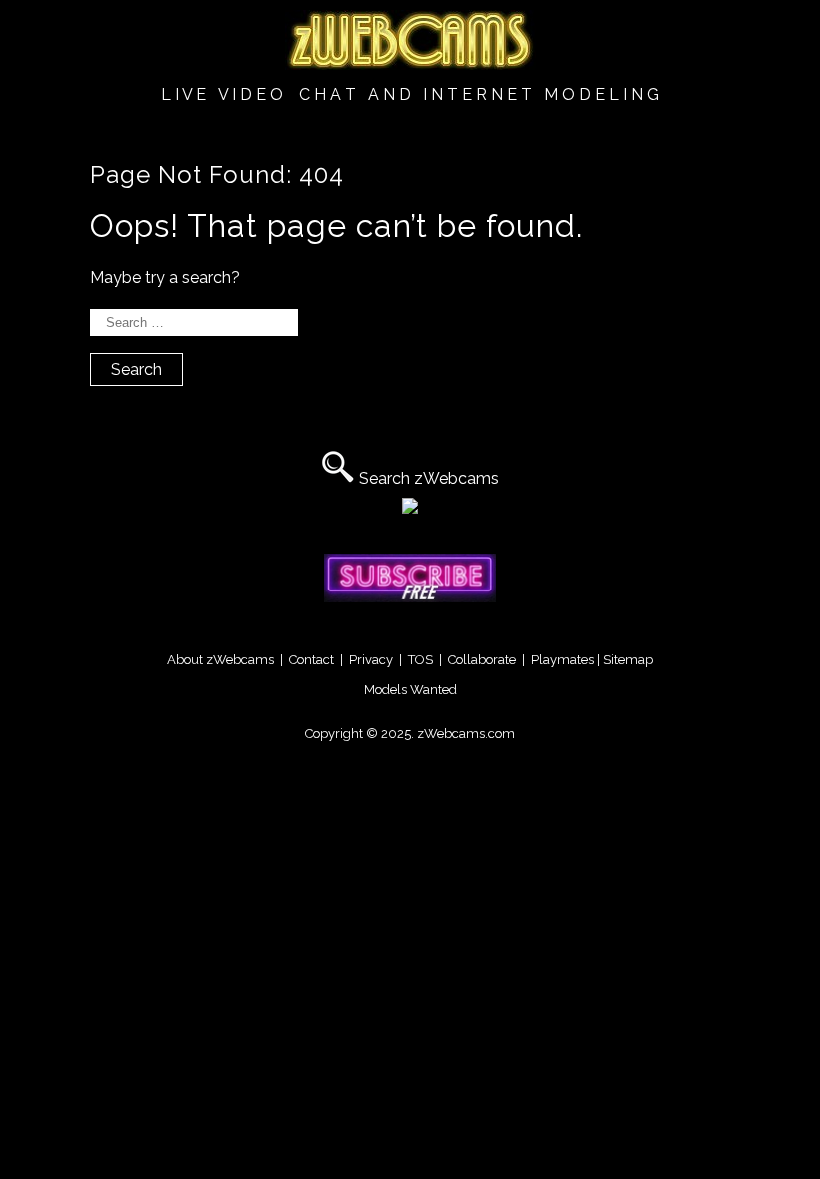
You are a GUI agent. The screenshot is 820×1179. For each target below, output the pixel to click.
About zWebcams (220, 659)
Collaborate (482, 659)
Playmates (562, 659)
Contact (311, 659)
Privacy (371, 659)
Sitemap (628, 659)
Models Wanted (410, 689)
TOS (420, 659)
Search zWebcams (429, 478)
